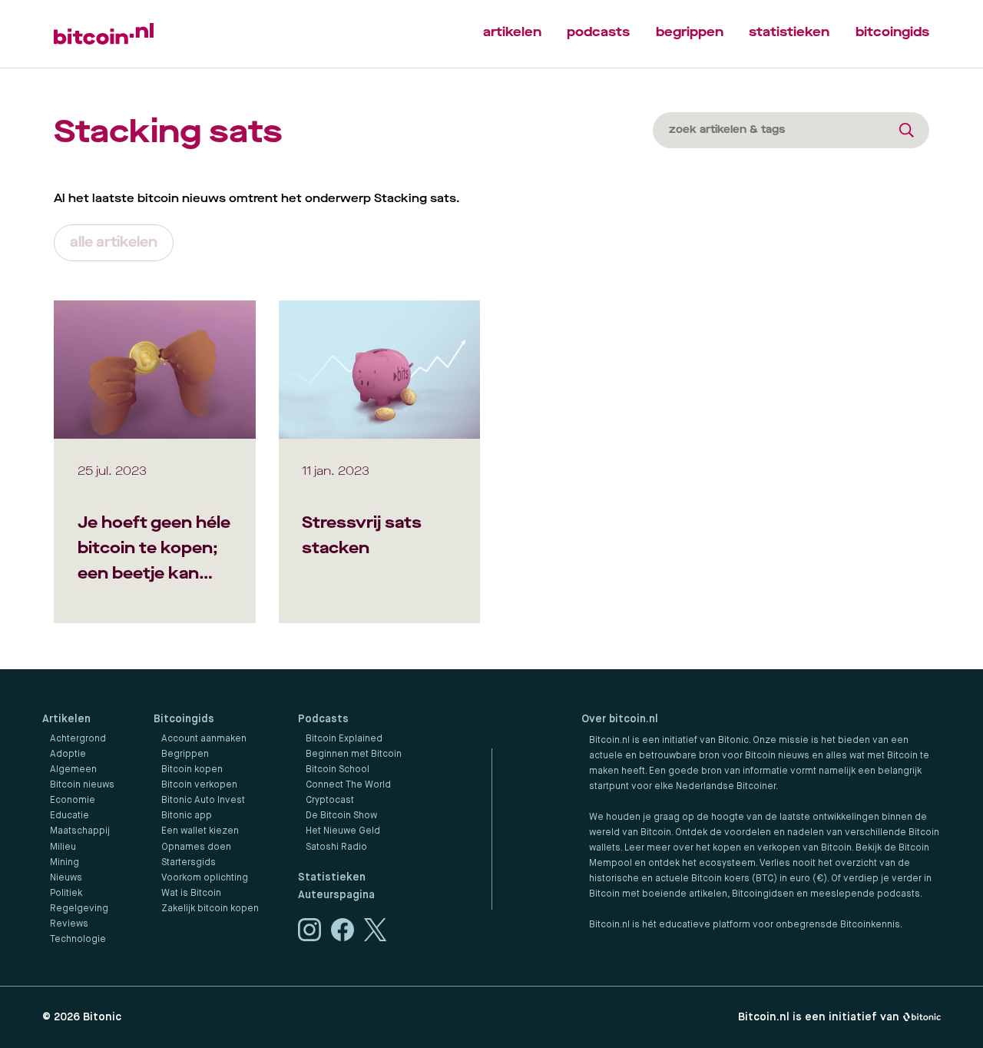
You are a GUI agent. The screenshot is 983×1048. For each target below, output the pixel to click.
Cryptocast (330, 800)
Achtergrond (78, 739)
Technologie (78, 939)
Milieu (63, 847)
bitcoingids (892, 32)
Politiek (66, 893)
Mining (64, 862)
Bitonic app (186, 816)
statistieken (789, 32)
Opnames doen (196, 847)
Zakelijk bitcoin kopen (210, 909)
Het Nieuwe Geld (343, 831)
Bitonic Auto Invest (203, 800)
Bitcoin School (337, 769)
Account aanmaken (204, 739)
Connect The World (348, 785)
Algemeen (73, 769)
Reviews (69, 924)
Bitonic (102, 1017)
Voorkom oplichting (204, 878)
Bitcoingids (184, 719)
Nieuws (66, 878)
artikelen (512, 32)
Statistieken (332, 877)
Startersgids (188, 862)
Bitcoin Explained (344, 739)
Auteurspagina (336, 895)
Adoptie (68, 754)
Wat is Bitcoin (191, 893)
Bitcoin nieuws (82, 785)
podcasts (598, 32)
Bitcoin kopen (192, 769)
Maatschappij (80, 831)
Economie (72, 800)
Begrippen (185, 754)
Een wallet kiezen (200, 831)
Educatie (69, 816)
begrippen (689, 32)
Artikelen (66, 719)
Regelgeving (79, 909)
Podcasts (323, 719)
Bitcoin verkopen (199, 785)
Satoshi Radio (336, 847)
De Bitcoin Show (341, 816)
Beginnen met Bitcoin (354, 754)
